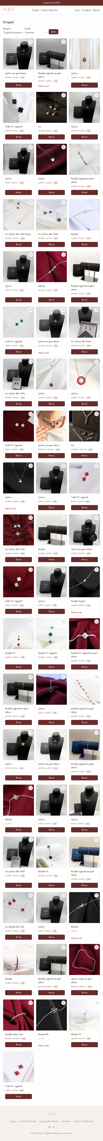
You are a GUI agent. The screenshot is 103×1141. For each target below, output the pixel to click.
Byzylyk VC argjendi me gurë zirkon (84, 654)
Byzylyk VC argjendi (47, 652)
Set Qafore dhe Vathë (48, 234)
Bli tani (18, 85)
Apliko (53, 31)
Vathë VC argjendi (13, 126)
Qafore (74, 73)
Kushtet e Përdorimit (83, 1121)
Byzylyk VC (10, 652)
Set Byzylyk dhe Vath (14, 926)
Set (39, 126)
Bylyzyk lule (43, 1034)
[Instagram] (49, 1127)
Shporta (96, 10)
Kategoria (7, 28)
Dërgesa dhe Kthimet (49, 1121)
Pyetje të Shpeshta (49, 10)
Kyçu (77, 10)
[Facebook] (54, 1127)
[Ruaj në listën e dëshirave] (30, 41)
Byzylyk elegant (78, 601)
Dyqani (35, 10)
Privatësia (66, 1121)
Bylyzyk (74, 234)
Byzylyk (41, 549)
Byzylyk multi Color (14, 1034)
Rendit (27, 28)
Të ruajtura (86, 10)
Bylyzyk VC (76, 1034)
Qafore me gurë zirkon (15, 73)
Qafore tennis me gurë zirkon (81, 980)
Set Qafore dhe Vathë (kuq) (18, 234)
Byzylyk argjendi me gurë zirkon (49, 75)
